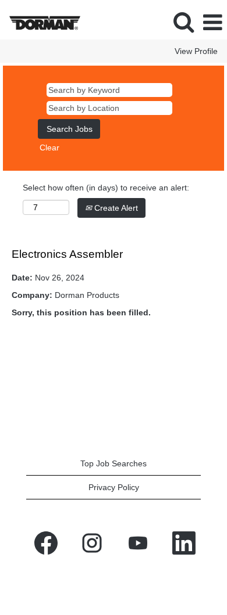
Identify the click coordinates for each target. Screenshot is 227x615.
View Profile (196, 51)
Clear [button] (49, 147)
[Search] (183, 22)
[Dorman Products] (40, 22)
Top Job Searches (113, 463)
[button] (212, 22)
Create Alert (115, 208)
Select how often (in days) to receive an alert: (106, 187)
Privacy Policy (113, 487)
